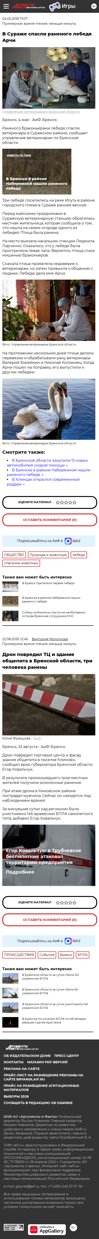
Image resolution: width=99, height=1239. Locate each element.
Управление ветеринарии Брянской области (41, 112)
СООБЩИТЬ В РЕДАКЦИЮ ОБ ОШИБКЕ (38, 1103)
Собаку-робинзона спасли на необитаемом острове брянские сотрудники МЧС (53, 614)
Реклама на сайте (22, 1069)
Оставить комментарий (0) (50, 520)
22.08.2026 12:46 (15, 639)
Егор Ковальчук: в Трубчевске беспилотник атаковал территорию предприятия (43, 856)
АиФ (37, 738)
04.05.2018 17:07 (14, 19)
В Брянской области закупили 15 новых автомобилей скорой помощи (47, 462)
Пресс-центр (66, 1056)
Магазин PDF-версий (47, 1062)
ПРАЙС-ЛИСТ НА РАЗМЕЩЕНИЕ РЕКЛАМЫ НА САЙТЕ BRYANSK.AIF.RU (43, 1077)
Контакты (13, 1062)
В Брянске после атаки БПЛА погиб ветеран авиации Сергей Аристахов (54, 1020)
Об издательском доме (27, 1056)
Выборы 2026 (16, 1096)
